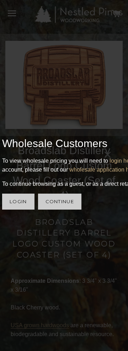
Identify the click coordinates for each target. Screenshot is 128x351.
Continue (60, 201)
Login (18, 201)
